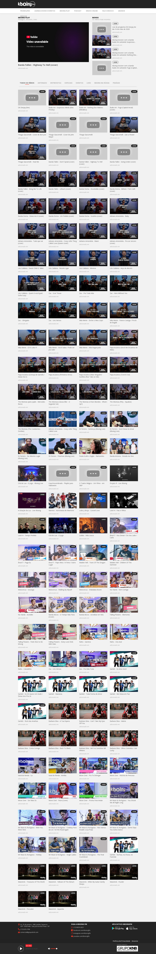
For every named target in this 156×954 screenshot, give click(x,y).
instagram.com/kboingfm (82, 933)
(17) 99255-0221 (78, 927)
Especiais (68, 83)
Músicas (23, 16)
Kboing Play (65, 11)
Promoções (25, 11)
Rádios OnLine (92, 11)
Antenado (42, 83)
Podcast (77, 11)
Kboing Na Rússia (101, 83)
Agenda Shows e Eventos (44, 11)
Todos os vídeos (27, 83)
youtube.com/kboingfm (81, 936)
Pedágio (116, 83)
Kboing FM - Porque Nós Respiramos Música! (26, 4)
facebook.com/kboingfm (81, 930)
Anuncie (121, 11)
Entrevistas (55, 83)
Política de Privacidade (121, 941)
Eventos (79, 83)
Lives (115, 23)
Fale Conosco (108, 11)
